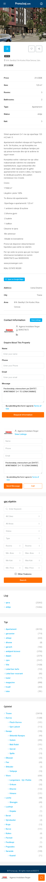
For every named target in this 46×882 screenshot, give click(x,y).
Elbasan (9, 758)
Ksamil (13, 855)
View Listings (36, 320)
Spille (12, 753)
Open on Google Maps (15, 279)
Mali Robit (14, 744)
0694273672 (23, 330)
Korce (8, 829)
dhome (9, 642)
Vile (7, 665)
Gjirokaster (11, 820)
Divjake (13, 811)
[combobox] (23, 516)
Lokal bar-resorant (14, 673)
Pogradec (10, 847)
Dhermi (13, 789)
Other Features (24, 574)
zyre (8, 660)
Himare (13, 793)
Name (4, 348)
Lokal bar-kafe (12, 669)
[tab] (7, 49)
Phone (5, 360)
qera (8, 602)
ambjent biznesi (13, 651)
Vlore (8, 775)
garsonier (10, 633)
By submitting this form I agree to (23, 407)
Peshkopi (10, 842)
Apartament (11, 629)
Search (23, 580)
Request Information (23, 415)
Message (6, 383)
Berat (8, 815)
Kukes (8, 833)
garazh (9, 647)
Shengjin (14, 802)
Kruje (8, 824)
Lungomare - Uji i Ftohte (20, 780)
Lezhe (8, 798)
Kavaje (9, 731)
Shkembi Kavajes (17, 736)
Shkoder (9, 767)
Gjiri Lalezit (15, 727)
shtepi (8, 638)
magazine (10, 682)
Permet (9, 838)
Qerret (12, 749)
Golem (12, 740)
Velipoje (13, 771)
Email (4, 372)
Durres (9, 718)
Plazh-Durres (16, 722)
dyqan (8, 656)
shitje (7, 56)
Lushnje (9, 807)
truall (8, 687)
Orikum (13, 784)
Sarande (9, 851)
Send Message (13, 486)
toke (8, 691)
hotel (8, 678)
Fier (7, 762)
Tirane (9, 713)
